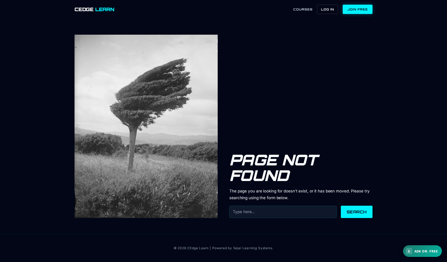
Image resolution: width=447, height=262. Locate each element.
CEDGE (94, 9)
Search (357, 211)
